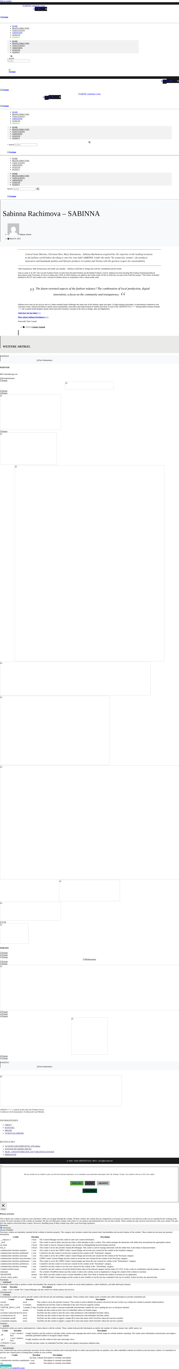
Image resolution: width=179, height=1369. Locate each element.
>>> (29, 313)
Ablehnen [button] (103, 1183)
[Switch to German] (12, 72)
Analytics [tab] (3, 1323)
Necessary (7, 1228)
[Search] (38, 189)
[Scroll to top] (1, 1165)
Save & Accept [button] (6, 1366)
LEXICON (16, 50)
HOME (15, 41)
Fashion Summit (38, 327)
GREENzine (17, 48)
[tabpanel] (89, 1255)
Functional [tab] (4, 1280)
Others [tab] (2, 1346)
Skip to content (6, 1)
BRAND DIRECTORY (20, 43)
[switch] (1, 1282)
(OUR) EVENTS (18, 46)
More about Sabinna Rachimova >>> (33, 317)
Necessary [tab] (4, 1225)
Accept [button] (89, 1183)
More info (77, 1183)
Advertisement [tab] (5, 1292)
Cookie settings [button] (89, 1191)
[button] (89, 330)
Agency (16, 37)
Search (11, 58)
